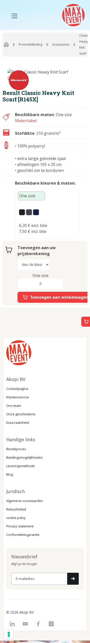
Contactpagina (17, 388)
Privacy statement (20, 526)
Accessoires (60, 44)
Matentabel (26, 120)
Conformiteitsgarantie (23, 534)
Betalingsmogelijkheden (24, 457)
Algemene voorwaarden (24, 501)
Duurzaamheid (17, 422)
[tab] (31, 195)
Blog (9, 474)
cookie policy (16, 517)
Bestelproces (16, 449)
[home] (73, 14)
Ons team (13, 405)
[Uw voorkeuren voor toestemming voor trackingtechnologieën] (9, 634)
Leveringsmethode (20, 466)
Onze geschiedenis (21, 414)
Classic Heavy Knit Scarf (84, 44)
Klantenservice (17, 397)
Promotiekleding (30, 44)
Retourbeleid (16, 509)
